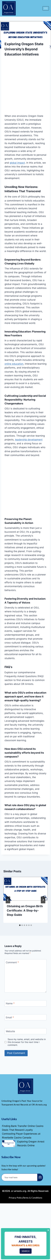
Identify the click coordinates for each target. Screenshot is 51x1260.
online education (14, 363)
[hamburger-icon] (45, 8)
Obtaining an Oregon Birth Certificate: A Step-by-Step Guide (25, 910)
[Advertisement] (25, 87)
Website (10, 1031)
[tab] (20, 925)
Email (10, 1017)
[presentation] (25, 889)
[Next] (43, 899)
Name (10, 1003)
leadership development (28, 439)
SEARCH (25, 1251)
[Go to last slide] (8, 899)
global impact (17, 162)
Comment (12, 962)
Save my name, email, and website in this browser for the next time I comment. (27, 1042)
